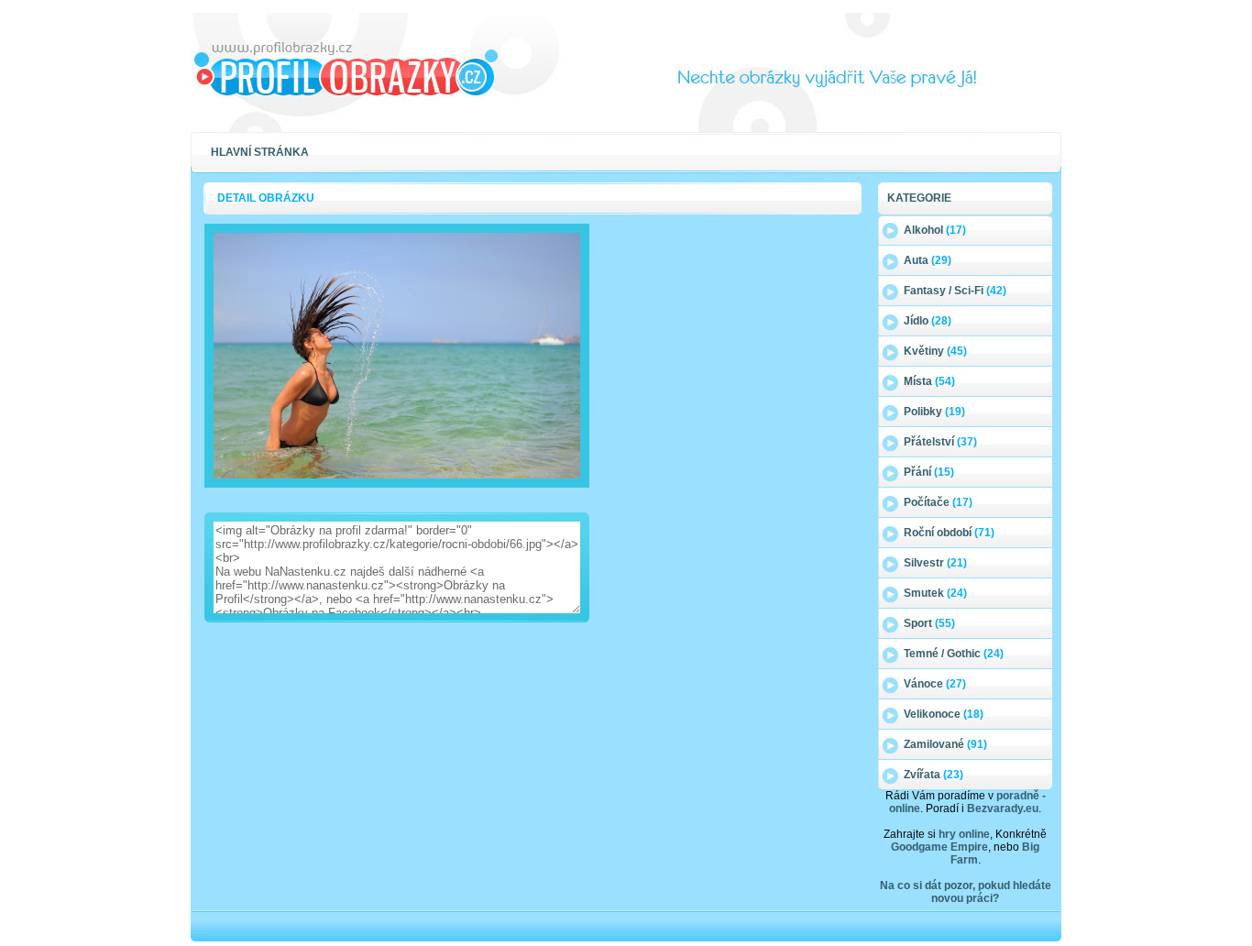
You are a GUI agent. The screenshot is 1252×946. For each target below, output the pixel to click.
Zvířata (933, 774)
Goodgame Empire (939, 847)
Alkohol (935, 230)
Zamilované (945, 744)
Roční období (949, 532)
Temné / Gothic (954, 653)
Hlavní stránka (260, 152)
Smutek (935, 593)
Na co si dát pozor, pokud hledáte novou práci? (965, 892)
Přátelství (940, 441)
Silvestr (935, 562)
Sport (929, 623)
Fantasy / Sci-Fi (955, 290)
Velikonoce (943, 714)
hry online (964, 834)
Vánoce (935, 683)
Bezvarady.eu (1002, 808)
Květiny (935, 351)
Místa (929, 381)
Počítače (938, 502)
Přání (929, 472)
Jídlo (927, 320)
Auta (927, 260)
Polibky (934, 411)
